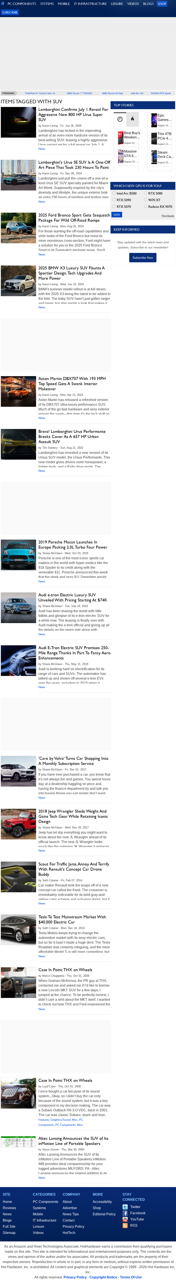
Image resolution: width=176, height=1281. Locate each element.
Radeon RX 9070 (159, 207)
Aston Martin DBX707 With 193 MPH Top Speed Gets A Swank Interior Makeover (72, 383)
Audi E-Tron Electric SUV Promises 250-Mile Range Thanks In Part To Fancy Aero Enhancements (74, 653)
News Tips (71, 1214)
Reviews (9, 1208)
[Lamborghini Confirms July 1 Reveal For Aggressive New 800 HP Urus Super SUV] (18, 122)
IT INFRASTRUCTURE (90, 4)
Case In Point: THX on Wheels (65, 969)
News (41, 148)
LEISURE (117, 4)
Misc (75, 1119)
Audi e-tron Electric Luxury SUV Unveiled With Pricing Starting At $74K (72, 597)
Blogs (7, 1220)
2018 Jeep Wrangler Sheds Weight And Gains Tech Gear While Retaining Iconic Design (73, 816)
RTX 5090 (123, 200)
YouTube (137, 1219)
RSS (134, 1225)
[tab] (120, 119)
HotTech (69, 1233)
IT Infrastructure (44, 1220)
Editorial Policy (104, 1214)
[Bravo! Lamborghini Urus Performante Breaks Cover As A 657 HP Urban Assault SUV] (18, 444)
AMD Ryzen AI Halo (112, 93)
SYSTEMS (47, 4)
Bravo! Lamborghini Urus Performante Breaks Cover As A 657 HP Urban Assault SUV (72, 436)
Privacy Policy (73, 1226)
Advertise (70, 1208)
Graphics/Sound (61, 1119)
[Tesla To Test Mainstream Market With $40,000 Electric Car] (18, 929)
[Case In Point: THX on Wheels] (18, 982)
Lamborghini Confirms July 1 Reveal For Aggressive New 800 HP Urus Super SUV (73, 114)
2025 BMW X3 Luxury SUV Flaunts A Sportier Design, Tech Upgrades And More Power (71, 273)
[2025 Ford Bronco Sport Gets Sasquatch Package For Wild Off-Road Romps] (18, 228)
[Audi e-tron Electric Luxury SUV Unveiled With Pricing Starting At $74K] (18, 607)
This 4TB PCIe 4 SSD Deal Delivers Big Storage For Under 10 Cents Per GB (165, 136)
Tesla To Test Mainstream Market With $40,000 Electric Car (72, 919)
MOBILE (64, 4)
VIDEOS (133, 4)
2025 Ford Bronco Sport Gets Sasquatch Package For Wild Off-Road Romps (74, 217)
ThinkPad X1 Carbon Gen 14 (40, 93)
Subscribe (10, 12)
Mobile (38, 1214)
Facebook (138, 1213)
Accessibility (102, 1202)
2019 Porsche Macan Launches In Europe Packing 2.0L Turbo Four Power (72, 544)
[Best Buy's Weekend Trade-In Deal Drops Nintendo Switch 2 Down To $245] (121, 138)
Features (43, 1119)
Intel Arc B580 (126, 193)
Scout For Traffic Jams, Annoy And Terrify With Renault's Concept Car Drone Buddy (73, 869)
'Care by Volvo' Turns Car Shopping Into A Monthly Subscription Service (73, 761)
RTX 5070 (123, 207)
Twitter (135, 1207)
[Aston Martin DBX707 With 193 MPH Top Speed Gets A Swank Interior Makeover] (18, 391)
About (67, 1202)
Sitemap (9, 1233)
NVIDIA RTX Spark (161, 93)
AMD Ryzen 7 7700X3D (79, 93)
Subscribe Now (143, 257)
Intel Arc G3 (137, 93)
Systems (39, 1208)
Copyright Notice (103, 1277)
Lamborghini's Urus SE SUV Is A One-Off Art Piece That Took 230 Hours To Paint (74, 165)
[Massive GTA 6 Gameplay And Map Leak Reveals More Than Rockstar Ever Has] (121, 156)
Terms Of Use (131, 1277)
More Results (168, 215)
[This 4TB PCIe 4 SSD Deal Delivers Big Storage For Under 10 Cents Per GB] (154, 138)
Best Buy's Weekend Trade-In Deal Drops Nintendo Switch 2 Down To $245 (132, 135)
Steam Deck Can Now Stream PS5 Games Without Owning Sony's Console (165, 155)
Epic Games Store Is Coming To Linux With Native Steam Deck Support (166, 118)
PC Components (65, 1125)
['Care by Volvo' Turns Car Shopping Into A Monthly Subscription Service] (18, 771)
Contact (68, 1220)
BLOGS (148, 4)
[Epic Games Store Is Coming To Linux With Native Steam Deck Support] (154, 120)
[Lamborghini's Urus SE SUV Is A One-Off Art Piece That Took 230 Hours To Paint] (18, 175)
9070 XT (154, 200)
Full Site (9, 1226)
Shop (162, 4)
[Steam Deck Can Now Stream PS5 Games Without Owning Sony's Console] (154, 157)
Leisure (38, 1226)
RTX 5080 (154, 193)
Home (7, 1202)
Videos (38, 1233)
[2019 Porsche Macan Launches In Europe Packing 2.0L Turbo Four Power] (18, 555)
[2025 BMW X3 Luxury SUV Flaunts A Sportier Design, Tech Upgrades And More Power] (18, 281)
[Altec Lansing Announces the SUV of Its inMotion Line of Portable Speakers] (18, 1141)
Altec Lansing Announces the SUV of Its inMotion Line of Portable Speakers (73, 1141)
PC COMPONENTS (22, 4)
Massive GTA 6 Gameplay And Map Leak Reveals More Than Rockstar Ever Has (132, 154)
